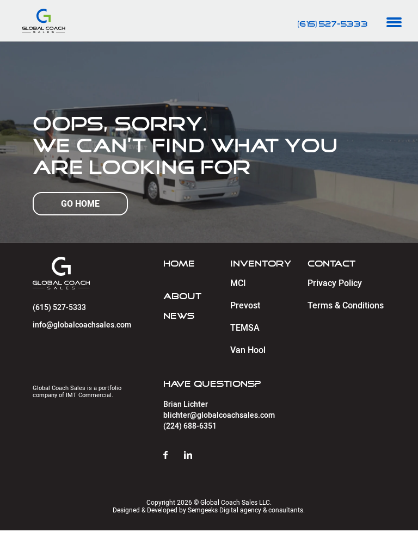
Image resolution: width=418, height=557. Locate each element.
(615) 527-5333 (333, 24)
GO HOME (80, 204)
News (178, 316)
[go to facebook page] (173, 456)
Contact (331, 263)
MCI (238, 283)
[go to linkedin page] (196, 456)
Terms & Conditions (346, 305)
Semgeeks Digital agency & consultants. (246, 510)
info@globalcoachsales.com (82, 325)
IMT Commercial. (89, 395)
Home (179, 263)
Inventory (260, 263)
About (182, 296)
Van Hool (248, 350)
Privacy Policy (335, 283)
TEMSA (245, 328)
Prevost (245, 305)
